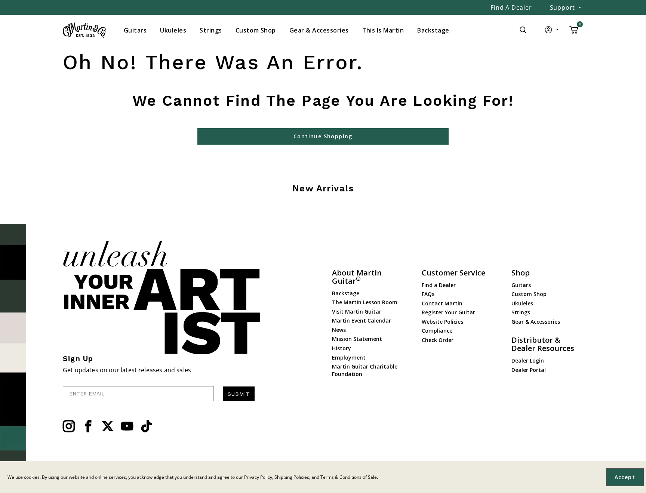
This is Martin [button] (383, 30)
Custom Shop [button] (256, 30)
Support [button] (562, 7)
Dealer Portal (528, 369)
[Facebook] (88, 426)
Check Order (437, 339)
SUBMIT (239, 394)
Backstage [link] (433, 30)
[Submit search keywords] (523, 30)
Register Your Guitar (448, 312)
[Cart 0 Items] (573, 32)
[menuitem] (135, 30)
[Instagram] (69, 426)
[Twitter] (108, 426)
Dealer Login (527, 360)
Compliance (437, 330)
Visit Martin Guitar (356, 311)
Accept (625, 477)
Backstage (345, 293)
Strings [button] (211, 30)
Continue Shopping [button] (323, 136)
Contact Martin (442, 303)
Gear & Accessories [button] (319, 30)
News (339, 329)
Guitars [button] (135, 30)
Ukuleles (522, 303)
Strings (520, 312)
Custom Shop (529, 294)
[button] (552, 31)
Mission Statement (357, 338)
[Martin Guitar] (84, 30)
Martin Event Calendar (361, 320)
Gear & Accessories (535, 321)
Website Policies (442, 321)
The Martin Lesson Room (364, 302)
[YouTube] (127, 426)
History (341, 348)
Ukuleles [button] (173, 30)
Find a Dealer (511, 7)
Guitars (521, 285)
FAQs (428, 294)
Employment (349, 357)
